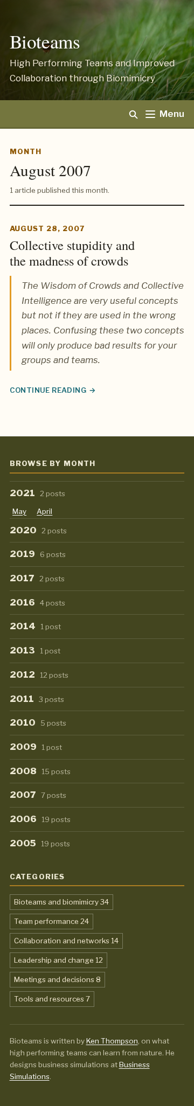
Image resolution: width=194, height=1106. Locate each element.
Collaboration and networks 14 (66, 940)
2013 (35, 650)
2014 (35, 626)
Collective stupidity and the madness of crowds (72, 252)
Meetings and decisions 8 (57, 979)
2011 (37, 698)
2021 (38, 493)
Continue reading (53, 391)
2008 (40, 771)
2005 (40, 843)
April (44, 511)
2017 (37, 578)
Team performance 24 (51, 921)
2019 (38, 553)
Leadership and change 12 (58, 959)
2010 (38, 722)
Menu (172, 113)
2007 (38, 794)
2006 (40, 818)
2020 (38, 530)
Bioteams (45, 41)
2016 (38, 602)
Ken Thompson (112, 1041)
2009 (36, 746)
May (19, 511)
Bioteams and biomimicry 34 (61, 901)
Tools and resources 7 (52, 998)
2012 (39, 674)
